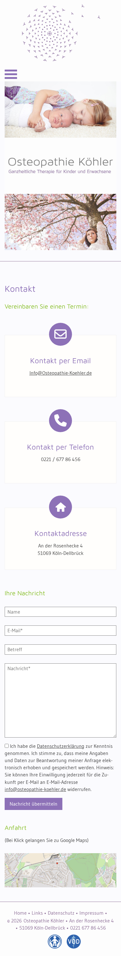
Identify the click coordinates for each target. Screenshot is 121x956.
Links (37, 913)
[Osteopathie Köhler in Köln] (60, 33)
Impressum (91, 913)
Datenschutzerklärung (60, 746)
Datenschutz (61, 913)
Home (20, 913)
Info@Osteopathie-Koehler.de (60, 373)
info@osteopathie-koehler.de (35, 789)
